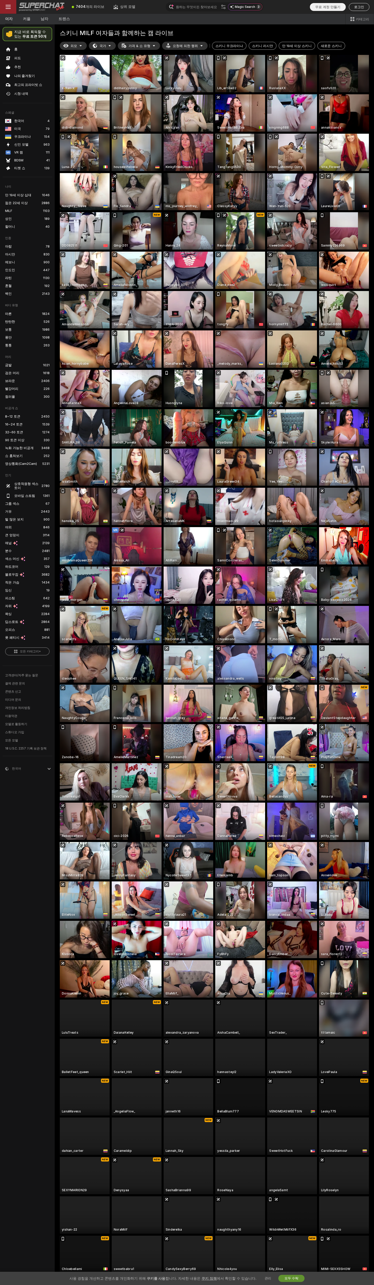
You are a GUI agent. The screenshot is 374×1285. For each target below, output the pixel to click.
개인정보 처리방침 (17, 708)
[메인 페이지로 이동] (41, 7)
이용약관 (11, 716)
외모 (73, 46)
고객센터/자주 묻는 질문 (21, 675)
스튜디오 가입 (14, 732)
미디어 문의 (13, 699)
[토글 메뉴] (8, 7)
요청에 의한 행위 (185, 46)
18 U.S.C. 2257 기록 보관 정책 (26, 748)
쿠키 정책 (209, 1278)
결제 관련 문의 (15, 683)
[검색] (223, 6)
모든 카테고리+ (30, 651)
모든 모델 (11, 740)
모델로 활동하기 (16, 724)
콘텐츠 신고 (13, 691)
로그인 (359, 7)
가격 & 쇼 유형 (139, 46)
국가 (102, 46)
